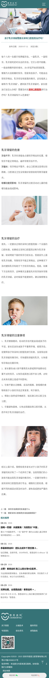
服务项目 (34, 625)
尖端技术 (19, 625)
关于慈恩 (5, 625)
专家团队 (5, 631)
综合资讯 (19, 631)
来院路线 (34, 631)
